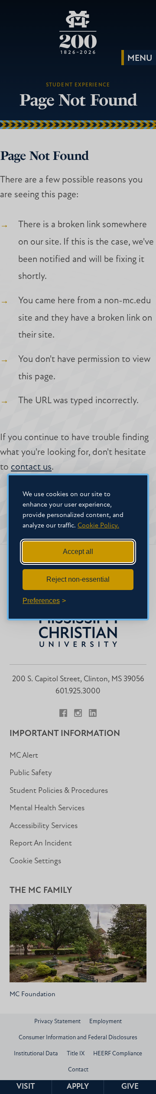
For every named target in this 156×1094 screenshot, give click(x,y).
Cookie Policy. (98, 525)
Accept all (78, 551)
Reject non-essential (78, 579)
